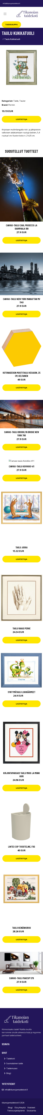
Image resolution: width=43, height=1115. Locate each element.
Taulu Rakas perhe (21, 628)
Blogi (8, 1073)
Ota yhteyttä (20, 1107)
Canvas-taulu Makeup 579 (21, 978)
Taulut (22, 101)
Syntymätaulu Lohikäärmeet (21, 692)
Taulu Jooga (21, 547)
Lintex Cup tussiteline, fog (21, 846)
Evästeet (31, 1107)
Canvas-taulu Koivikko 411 (21, 466)
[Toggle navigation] (5, 14)
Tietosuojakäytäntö (16, 1110)
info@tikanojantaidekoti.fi (11, 3)
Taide (15, 101)
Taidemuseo (11, 1068)
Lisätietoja (21, 119)
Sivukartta (31, 1110)
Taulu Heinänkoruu (21, 927)
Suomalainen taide (14, 1063)
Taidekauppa (11, 24)
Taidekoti (10, 1058)
